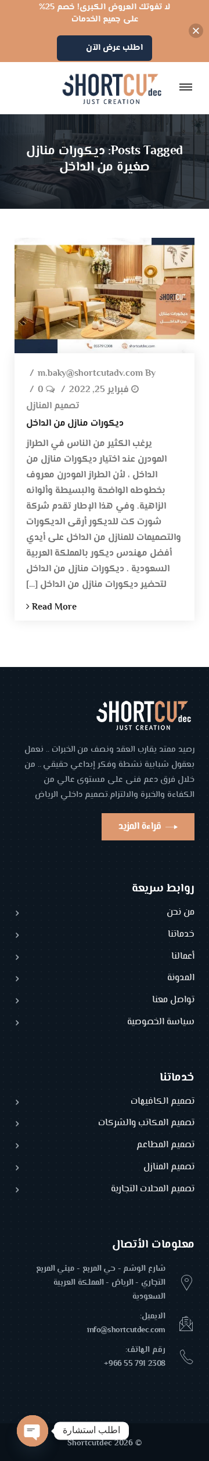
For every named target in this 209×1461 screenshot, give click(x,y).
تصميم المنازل (53, 407)
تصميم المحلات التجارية (152, 1190)
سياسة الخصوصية (160, 1022)
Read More (53, 607)
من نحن (180, 913)
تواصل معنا (173, 1000)
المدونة (180, 978)
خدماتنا (181, 935)
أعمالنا (182, 957)
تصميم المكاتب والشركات (146, 1123)
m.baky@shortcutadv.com (90, 374)
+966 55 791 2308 (134, 1364)
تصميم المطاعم (165, 1145)
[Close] (196, 31)
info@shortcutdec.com (126, 1330)
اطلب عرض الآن (114, 48)
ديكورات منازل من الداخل (75, 423)
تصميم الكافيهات (162, 1102)
